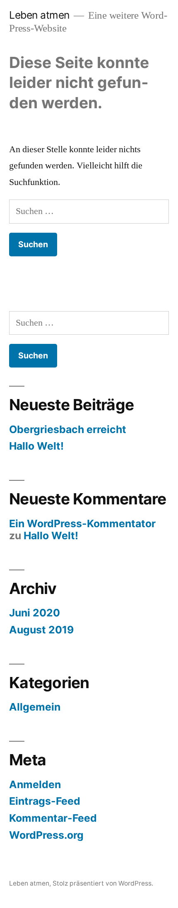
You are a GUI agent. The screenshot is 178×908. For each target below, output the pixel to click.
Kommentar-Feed (53, 818)
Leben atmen (39, 15)
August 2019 (41, 629)
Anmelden (35, 784)
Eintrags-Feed (44, 801)
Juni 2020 (34, 612)
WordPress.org (46, 835)
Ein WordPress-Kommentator (82, 523)
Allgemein (34, 707)
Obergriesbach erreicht (67, 429)
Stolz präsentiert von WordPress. (103, 883)
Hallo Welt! (36, 446)
